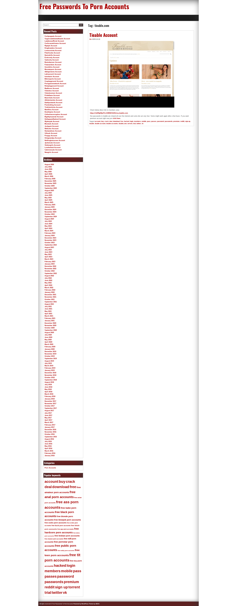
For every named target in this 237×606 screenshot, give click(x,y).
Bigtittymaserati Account (54, 117)
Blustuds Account (51, 124)
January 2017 (50, 427)
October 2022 (50, 271)
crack (107, 121)
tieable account (100, 123)
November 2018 (50, 375)
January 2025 (50, 207)
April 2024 (48, 228)
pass (148, 121)
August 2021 (49, 304)
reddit (182, 121)
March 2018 (49, 394)
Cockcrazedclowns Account (55, 43)
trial (134, 123)
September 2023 (51, 245)
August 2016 (49, 439)
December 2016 (50, 429)
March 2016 (49, 451)
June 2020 (48, 337)
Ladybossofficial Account (54, 41)
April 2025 (48, 200)
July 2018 (48, 384)
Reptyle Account (51, 46)
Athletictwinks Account (53, 100)
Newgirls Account (51, 152)
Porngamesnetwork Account (55, 83)
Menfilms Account (51, 110)
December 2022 (50, 266)
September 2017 (51, 408)
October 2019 (50, 356)
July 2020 (48, 335)
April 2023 (48, 257)
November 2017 (50, 403)
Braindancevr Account (53, 62)
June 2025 (48, 195)
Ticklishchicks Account (53, 107)
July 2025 (48, 193)
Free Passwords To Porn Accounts (84, 6)
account (97, 121)
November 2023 (50, 240)
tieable (91, 123)
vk (142, 123)
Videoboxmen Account (53, 93)
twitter (139, 123)
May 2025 (48, 198)
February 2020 (50, 347)
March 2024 (49, 231)
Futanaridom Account (53, 65)
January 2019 (50, 370)
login (131, 121)
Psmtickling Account (52, 105)
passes (153, 121)
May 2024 (48, 226)
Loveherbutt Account (52, 147)
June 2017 (48, 415)
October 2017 (50, 406)
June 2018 (48, 387)
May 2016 (48, 446)
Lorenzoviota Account (53, 50)
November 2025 (50, 183)
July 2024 (48, 221)
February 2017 (50, 425)
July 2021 (48, 306)
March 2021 (49, 316)
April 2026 (48, 174)
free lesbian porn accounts (67, 536)
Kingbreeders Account (53, 48)
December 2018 (50, 373)
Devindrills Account (52, 55)
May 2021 (48, 311)
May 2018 (48, 389)
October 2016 (50, 434)
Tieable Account (103, 35)
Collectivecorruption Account (56, 114)
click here (116, 118)
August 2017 (49, 410)
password (160, 121)
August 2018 (49, 382)
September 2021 (51, 302)
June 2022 (48, 280)
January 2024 (50, 235)
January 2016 (50, 456)
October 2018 (50, 377)
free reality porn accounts (66, 550)
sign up (187, 121)
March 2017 (49, 422)
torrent (130, 123)
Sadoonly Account (52, 60)
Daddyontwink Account (53, 102)
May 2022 (48, 283)
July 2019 (48, 363)
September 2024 (51, 216)
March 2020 (49, 344)
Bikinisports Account (53, 79)
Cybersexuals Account (53, 150)
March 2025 (49, 202)
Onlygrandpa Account (53, 138)
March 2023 (49, 259)
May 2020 (48, 340)
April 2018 (48, 392)
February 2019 (50, 368)
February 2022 (50, 290)
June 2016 (48, 444)
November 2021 (50, 297)
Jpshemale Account (52, 143)
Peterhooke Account (52, 53)
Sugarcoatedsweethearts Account (57, 39)
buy (102, 121)
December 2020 (50, 323)
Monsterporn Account (53, 69)
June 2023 (48, 252)
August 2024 (49, 219)
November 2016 (50, 432)
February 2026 (50, 179)
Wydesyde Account (52, 121)
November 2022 (50, 269)
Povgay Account (51, 136)
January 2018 (50, 399)
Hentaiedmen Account (53, 131)
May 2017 (48, 418)
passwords (169, 121)
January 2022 (50, 292)
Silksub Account (51, 133)
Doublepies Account (52, 112)
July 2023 (48, 250)
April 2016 (48, 448)
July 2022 (48, 278)
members (137, 121)
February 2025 (50, 205)
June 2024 (48, 224)
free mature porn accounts (54, 539)
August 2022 (49, 276)
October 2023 (50, 242)
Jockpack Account (52, 126)
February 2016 (50, 453)
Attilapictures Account (53, 72)
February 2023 (50, 261)
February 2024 (50, 233)
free (121, 121)
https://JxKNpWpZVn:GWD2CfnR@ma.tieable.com (109, 113)
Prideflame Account (52, 95)
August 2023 (49, 247)
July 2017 (48, 413)
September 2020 (51, 330)
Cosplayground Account (54, 81)
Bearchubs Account (52, 98)
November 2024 (50, 212)
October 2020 (50, 328)
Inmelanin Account (52, 76)
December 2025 (50, 181)
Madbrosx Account (52, 88)
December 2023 (50, 238)
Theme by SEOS (94, 604)
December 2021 (50, 295)
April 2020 (48, 342)
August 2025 (49, 190)
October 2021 (50, 299)
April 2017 (48, 420)
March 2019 (49, 366)
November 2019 (50, 354)
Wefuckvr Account (51, 129)
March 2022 (49, 288)
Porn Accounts (50, 468)
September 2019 (51, 358)
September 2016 (51, 437)
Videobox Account (52, 91)
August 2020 (49, 332)
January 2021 (50, 321)
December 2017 (50, 401)
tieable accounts (112, 123)
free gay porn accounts (65, 529)
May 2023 (48, 254)
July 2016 (48, 441)
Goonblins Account (52, 67)
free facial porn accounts (61, 525)
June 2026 (48, 169)
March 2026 (49, 176)
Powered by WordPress (81, 604)
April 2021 (48, 314)
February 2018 (50, 396)
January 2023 (50, 264)
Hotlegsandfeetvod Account (55, 119)
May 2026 (48, 172)
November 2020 (50, 325)
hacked (126, 121)
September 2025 (51, 188)
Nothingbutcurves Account (55, 140)
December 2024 (50, 209)
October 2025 (50, 186)
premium (176, 121)
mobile (144, 121)
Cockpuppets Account (53, 36)
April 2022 (48, 285)
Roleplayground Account (54, 86)
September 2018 (51, 380)
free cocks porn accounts (55, 523)
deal (110, 121)
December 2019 (50, 351)
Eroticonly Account (52, 57)
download (116, 121)
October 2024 (50, 214)
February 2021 (50, 318)
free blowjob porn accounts (67, 520)
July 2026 (48, 167)
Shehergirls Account (52, 145)
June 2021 (48, 309)
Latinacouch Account (53, 74)
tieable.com (123, 123)
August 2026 (49, 164)
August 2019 (49, 361)
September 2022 (51, 273)
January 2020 (50, 349)
